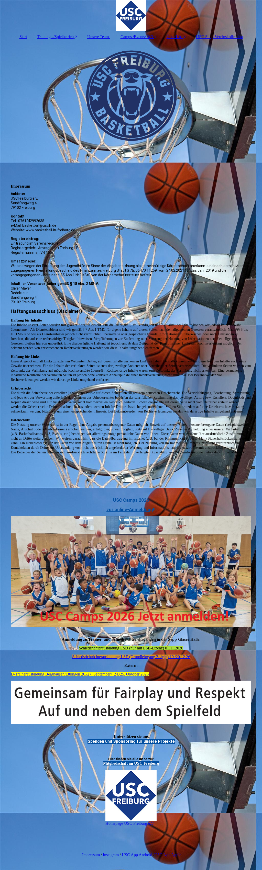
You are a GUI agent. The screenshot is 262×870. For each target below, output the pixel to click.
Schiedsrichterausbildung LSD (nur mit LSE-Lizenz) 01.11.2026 (131, 648)
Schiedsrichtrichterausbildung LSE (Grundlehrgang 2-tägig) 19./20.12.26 (131, 657)
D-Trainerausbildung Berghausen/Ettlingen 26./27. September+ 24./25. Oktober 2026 (80, 674)
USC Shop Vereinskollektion (219, 37)
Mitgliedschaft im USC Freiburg (131, 763)
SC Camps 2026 (132, 500)
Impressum (90, 855)
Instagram (111, 855)
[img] (131, 15)
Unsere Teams (98, 37)
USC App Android (137, 855)
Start (23, 37)
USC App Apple (167, 855)
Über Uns (174, 37)
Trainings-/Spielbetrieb (55, 37)
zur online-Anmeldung (129, 509)
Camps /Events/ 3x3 (137, 37)
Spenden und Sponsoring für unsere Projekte (131, 741)
